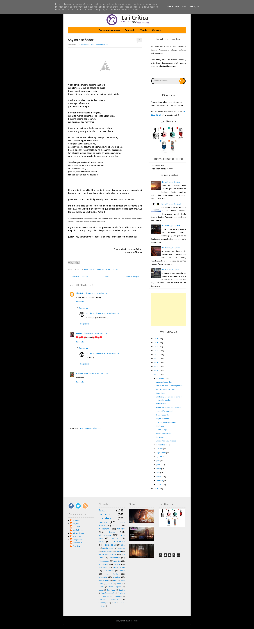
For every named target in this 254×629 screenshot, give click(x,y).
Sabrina (79, 333)
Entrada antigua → (134, 277)
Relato (111, 532)
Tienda (143, 30)
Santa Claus (160, 393)
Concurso (156, 30)
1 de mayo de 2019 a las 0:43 (96, 293)
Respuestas (83, 308)
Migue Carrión (119, 568)
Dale (182, 81)
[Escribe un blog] (72, 262)
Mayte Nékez (78, 530)
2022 (156, 355)
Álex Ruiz (76, 546)
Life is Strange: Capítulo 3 (172, 226)
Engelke (76, 524)
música (115, 538)
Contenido (130, 30)
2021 (156, 359)
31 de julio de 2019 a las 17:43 (96, 374)
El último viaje (161, 430)
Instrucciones (161, 404)
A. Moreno (77, 520)
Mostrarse (160, 426)
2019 (156, 367)
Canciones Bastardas (108, 600)
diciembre (161, 378)
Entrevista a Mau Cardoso (166, 441)
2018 (156, 370)
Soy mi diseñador (81, 40)
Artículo (121, 529)
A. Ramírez (103, 564)
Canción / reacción (108, 593)
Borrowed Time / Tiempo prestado (169, 386)
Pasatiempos (103, 603)
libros (101, 541)
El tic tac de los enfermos (166, 422)
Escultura (121, 593)
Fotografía (103, 577)
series (119, 583)
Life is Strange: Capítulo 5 (172, 204)
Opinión (122, 590)
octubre (160, 449)
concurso (121, 548)
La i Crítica (90, 313)
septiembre (161, 453)
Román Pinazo (107, 548)
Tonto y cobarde (162, 415)
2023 (156, 351)
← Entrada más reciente (78, 277)
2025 (156, 343)
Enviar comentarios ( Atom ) (90, 428)
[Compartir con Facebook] (78, 262)
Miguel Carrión (78, 533)
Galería (118, 552)
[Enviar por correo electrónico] (69, 262)
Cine (123, 545)
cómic (110, 583)
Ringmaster (77, 536)
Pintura (117, 564)
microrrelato (105, 535)
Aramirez (79, 374)
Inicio (107, 277)
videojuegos (103, 568)
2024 (156, 347)
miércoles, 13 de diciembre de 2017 (95, 44)
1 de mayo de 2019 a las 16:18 (106, 313)
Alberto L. (79, 293)
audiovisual (119, 541)
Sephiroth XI (77, 543)
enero (159, 485)
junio (159, 465)
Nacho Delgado (115, 587)
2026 (156, 339)
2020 (156, 363)
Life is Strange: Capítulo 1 (172, 270)
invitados (105, 514)
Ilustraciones (109, 545)
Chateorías (118, 596)
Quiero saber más (176, 7)
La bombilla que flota (164, 382)
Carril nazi (160, 437)
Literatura (100, 269)
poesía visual (106, 596)
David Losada (108, 571)
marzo (159, 477)
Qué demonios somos (109, 30)
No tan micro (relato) (107, 555)
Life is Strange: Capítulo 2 (172, 248)
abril (158, 473)
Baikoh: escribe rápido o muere (168, 408)
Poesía (109, 269)
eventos (116, 577)
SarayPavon (77, 540)
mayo (159, 469)
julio (158, 461)
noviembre (161, 445)
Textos (116, 269)
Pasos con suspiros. (163, 434)
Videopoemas (114, 558)
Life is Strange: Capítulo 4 (172, 182)
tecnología (111, 590)
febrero (160, 481)
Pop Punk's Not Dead (164, 411)
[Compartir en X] (75, 262)
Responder (80, 302)
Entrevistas (106, 552)
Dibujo (122, 571)
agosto (159, 457)
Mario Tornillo (111, 574)
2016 (156, 489)
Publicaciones (104, 561)
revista (101, 590)
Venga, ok (194, 7)
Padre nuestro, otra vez (165, 390)
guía (115, 580)
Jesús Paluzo (89, 269)
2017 (156, 374)
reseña (115, 525)
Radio (114, 603)
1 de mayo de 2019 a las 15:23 (94, 333)
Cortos (101, 587)
